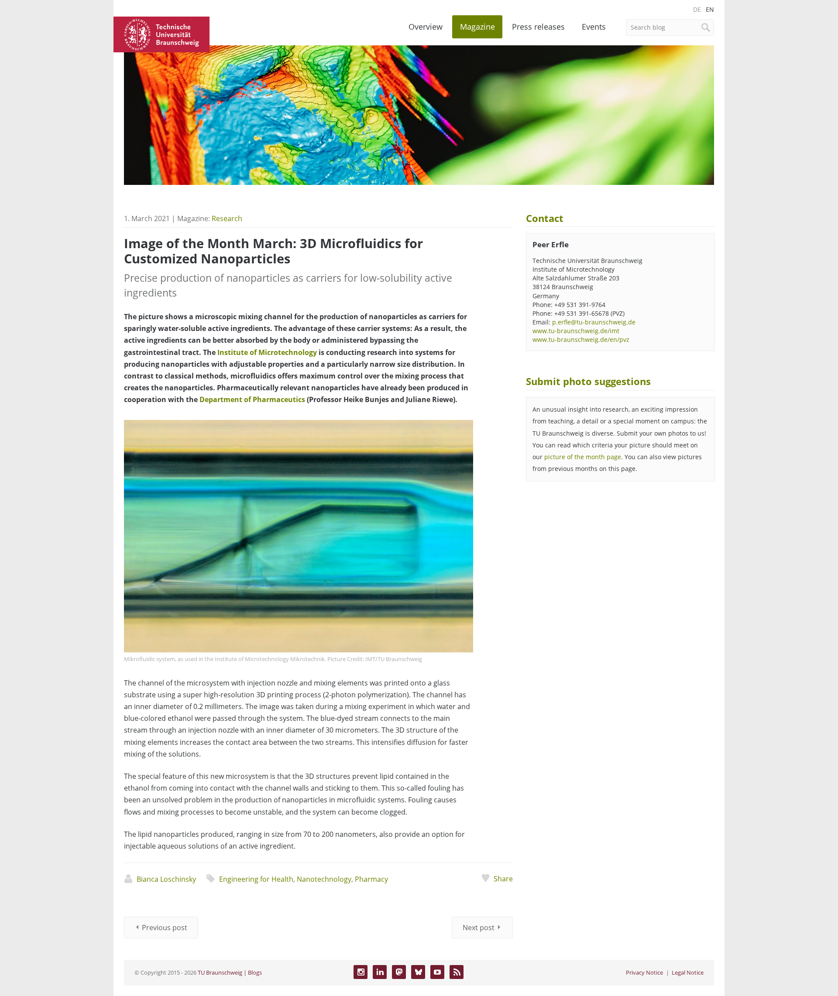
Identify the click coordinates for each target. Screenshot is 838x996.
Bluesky (418, 972)
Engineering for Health (256, 879)
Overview (426, 26)
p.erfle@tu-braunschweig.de (593, 322)
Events (594, 26)
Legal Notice (688, 972)
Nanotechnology (324, 879)
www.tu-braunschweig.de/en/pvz (580, 339)
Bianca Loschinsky (166, 879)
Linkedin (380, 972)
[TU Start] (161, 33)
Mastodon (399, 972)
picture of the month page (582, 457)
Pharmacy (371, 879)
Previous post (164, 927)
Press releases (538, 26)
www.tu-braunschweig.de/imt (575, 331)
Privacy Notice (644, 972)
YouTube (437, 972)
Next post (479, 927)
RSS (457, 972)
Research (227, 218)
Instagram (360, 972)
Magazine (477, 26)
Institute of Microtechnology (267, 352)
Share (503, 878)
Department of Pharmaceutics (252, 399)
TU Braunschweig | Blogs (230, 972)
